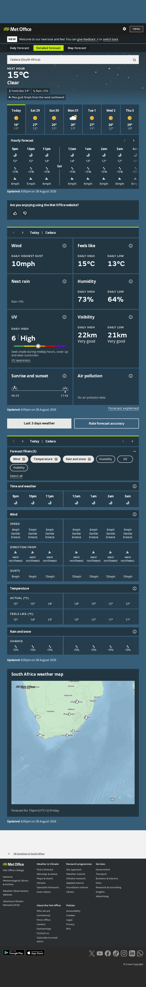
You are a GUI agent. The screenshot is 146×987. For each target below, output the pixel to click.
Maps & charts (45, 878)
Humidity (105, 459)
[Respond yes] (15, 213)
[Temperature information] (134, 588)
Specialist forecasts (48, 887)
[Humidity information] (130, 281)
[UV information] (64, 317)
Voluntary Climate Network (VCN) (13, 903)
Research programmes (79, 864)
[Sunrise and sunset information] (64, 376)
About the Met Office (49, 905)
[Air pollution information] (130, 376)
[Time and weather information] (134, 486)
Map (77, 48)
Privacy (70, 924)
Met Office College (13, 870)
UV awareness (20, 360)
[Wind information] (134, 514)
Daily (19, 48)
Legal (69, 919)
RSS (68, 928)
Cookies (70, 915)
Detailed (48, 48)
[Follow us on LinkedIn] (132, 953)
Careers (41, 924)
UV (125, 459)
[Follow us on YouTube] (100, 953)
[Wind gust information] (64, 245)
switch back (110, 39)
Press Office (43, 919)
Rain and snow (74, 459)
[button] (76, 701)
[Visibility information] (130, 317)
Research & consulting (108, 887)
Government (103, 869)
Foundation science (77, 887)
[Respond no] (24, 213)
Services (100, 864)
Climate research (76, 878)
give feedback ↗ (87, 39)
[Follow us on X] (92, 953)
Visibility (19, 468)
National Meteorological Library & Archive (15, 880)
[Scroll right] (133, 140)
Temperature (41, 459)
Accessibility (73, 910)
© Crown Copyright (133, 964)
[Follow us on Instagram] (124, 953)
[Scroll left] (124, 140)
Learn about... (44, 891)
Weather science (75, 874)
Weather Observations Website (15, 892)
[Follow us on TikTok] (116, 953)
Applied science (75, 882)
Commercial (43, 915)
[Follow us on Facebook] (108, 953)
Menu (136, 28)
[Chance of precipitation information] (64, 281)
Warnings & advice (47, 874)
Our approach (74, 869)
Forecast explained (123, 408)
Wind (15, 459)
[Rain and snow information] (134, 631)
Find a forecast (45, 869)
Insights (100, 891)
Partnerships (44, 928)
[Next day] (22, 232)
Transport (101, 874)
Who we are (43, 910)
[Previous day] (13, 232)
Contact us (43, 933)
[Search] (133, 59)
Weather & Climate (48, 864)
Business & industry (107, 878)
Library (70, 891)
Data (98, 882)
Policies (70, 905)
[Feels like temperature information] (130, 245)
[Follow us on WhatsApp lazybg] (140, 953)
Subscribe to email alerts (47, 939)
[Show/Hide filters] (134, 451)
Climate (41, 882)
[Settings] (124, 29)
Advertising (102, 896)
